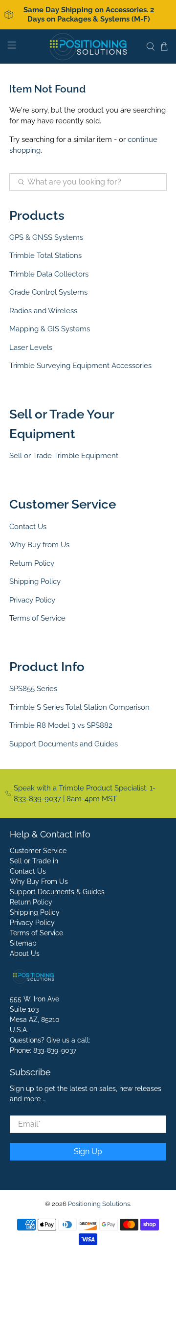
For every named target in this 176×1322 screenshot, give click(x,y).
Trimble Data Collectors (48, 274)
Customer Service (38, 851)
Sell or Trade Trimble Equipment (63, 455)
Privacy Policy (32, 600)
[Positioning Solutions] (88, 46)
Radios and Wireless (43, 310)
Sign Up (88, 1151)
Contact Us (27, 526)
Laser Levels (30, 347)
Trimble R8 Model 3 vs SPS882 (60, 725)
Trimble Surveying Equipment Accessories (80, 365)
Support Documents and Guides (63, 744)
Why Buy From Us (39, 881)
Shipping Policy (35, 581)
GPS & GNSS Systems (46, 237)
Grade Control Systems (48, 292)
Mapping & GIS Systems (49, 329)
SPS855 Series (33, 688)
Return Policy (31, 563)
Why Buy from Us (39, 544)
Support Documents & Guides (57, 892)
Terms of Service (37, 618)
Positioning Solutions (99, 1203)
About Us (25, 953)
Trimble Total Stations (45, 255)
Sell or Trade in (34, 861)
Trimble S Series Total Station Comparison (79, 707)
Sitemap (23, 943)
